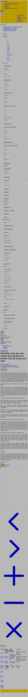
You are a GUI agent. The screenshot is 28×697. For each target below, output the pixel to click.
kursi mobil (6, 180)
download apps (14, 3)
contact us (13, 30)
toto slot (2, 457)
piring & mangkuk (7, 240)
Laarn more (16, 366)
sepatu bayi (6, 95)
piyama (5, 86)
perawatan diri (6, 282)
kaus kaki (6, 102)
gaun (5, 113)
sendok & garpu (7, 242)
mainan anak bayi (8, 321)
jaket (5, 136)
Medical (5, 297)
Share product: (4, 466)
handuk (6, 309)
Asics (8, 57)
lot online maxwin (12, 377)
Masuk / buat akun (7, 345)
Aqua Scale (9, 54)
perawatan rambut (7, 278)
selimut (5, 203)
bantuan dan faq (6, 662)
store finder (14, 29)
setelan (5, 115)
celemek (6, 232)
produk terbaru (7, 65)
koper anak (6, 177)
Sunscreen (6, 273)
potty (5, 303)
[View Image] (1, 644)
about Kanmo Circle (17, 26)
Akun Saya (3, 331)
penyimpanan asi (7, 257)
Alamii (8, 50)
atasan (5, 108)
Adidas (8, 45)
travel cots (6, 192)
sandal (5, 99)
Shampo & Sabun (7, 276)
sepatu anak (6, 97)
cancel (2, 339)
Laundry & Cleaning (8, 294)
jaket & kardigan (7, 117)
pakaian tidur (6, 82)
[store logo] (11, 24)
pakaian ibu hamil (8, 142)
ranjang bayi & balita (9, 210)
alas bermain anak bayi (9, 318)
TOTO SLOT (2, 661)
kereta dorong (7, 168)
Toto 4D (6, 419)
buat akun (5, 346)
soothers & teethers (8, 229)
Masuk (2, 332)
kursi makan (7, 263)
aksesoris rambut (7, 76)
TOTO (2, 653)
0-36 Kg (5, 184)
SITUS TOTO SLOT (2, 667)
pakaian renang (7, 123)
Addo (8, 43)
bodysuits (6, 89)
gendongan (6, 188)
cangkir (5, 238)
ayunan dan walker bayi (9, 315)
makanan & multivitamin (10, 249)
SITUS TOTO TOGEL (2, 686)
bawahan (5, 110)
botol (5, 222)
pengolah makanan (8, 246)
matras (5, 217)
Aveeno (8, 59)
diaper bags (6, 195)
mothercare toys (7, 323)
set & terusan (6, 84)
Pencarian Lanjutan (5, 337)
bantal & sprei (7, 207)
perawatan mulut (7, 280)
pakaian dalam (6, 138)
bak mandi (6, 306)
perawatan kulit (7, 271)
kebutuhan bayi (7, 79)
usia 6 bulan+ (6, 173)
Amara (8, 52)
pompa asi (6, 255)
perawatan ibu (7, 286)
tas (4, 71)
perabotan (6, 213)
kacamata (5, 73)
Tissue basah (6, 292)
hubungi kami (6, 657)
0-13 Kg (5, 182)
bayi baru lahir (7, 170)
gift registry (14, 8)
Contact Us (19, 21)
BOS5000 (25, 434)
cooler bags (6, 259)
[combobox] (7, 336)
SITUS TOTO (2, 657)
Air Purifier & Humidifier (9, 299)
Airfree (8, 48)
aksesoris (5, 119)
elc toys (5, 326)
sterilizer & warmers (8, 225)
